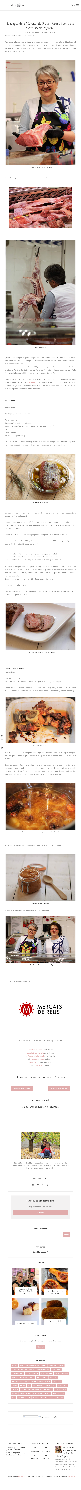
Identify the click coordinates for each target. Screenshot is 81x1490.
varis (13, 1397)
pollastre (15, 1389)
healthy (34, 1381)
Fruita (32, 1377)
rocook (57, 1389)
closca (20, 1370)
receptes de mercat (35, 1389)
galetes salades (17, 1381)
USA (63, 1393)
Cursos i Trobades (32, 1373)
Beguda (43, 1366)
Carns (14, 1370)
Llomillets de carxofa (35, 1053)
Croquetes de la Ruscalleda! (55, 1322)
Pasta (48, 1385)
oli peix (14, 1385)
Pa (34, 1385)
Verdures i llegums (24, 1397)
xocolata (60, 1397)
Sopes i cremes (25, 1393)
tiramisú (56, 1393)
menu (41, 1381)
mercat (47, 1381)
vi (41, 1397)
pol (65, 1385)
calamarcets (38, 1065)
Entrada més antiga (59, 1088)
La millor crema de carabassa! (55, 1292)
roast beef (30, 382)
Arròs (22, 1366)
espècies (15, 1377)
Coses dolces (56, 1370)
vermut (35, 1397)
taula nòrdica (37, 1393)
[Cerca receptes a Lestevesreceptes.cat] (48, 1416)
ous (29, 1385)
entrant (57, 1373)
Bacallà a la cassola (35, 1049)
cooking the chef (43, 1370)
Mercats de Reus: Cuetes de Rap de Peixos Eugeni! (25, 1291)
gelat (27, 1381)
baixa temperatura (32, 1366)
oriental (22, 1385)
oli (60, 1381)
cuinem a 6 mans (17, 1373)
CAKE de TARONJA (25, 1323)
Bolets (61, 1366)
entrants (65, 1373)
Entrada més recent (22, 1088)
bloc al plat (53, 1366)
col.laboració (30, 1370)
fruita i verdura (42, 1377)
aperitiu (14, 1366)
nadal (55, 1381)
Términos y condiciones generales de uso (15, 1448)
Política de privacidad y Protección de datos (15, 1453)
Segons (14, 1393)
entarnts (49, 1373)
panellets (40, 1385)
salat (64, 1389)
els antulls (33, 1062)
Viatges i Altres (49, 1397)
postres (23, 1389)
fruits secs (53, 1377)
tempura (47, 1393)
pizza (60, 1385)
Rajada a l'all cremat (36, 1056)
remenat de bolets (37, 1059)
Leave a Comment (50, 32)
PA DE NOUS (22, 1477)
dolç (42, 1373)
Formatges (23, 1377)
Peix (54, 1385)
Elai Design (71, 1477)
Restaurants (48, 1389)
